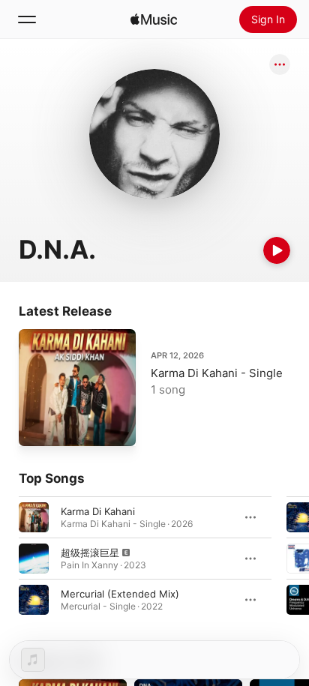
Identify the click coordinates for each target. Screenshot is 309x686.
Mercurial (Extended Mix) (120, 594)
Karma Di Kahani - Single (217, 373)
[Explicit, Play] (34, 559)
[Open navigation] (27, 19)
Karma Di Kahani (98, 511)
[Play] (276, 250)
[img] (153, 19)
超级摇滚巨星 (90, 553)
